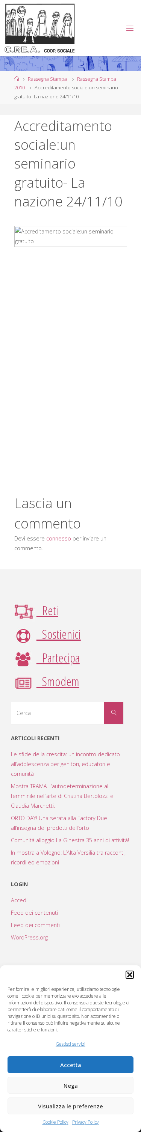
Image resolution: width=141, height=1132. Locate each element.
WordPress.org (29, 937)
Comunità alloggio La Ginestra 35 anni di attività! (70, 840)
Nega (71, 1085)
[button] (129, 974)
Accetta (70, 1065)
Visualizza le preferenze (70, 1106)
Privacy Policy (85, 1122)
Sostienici (58, 634)
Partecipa (58, 657)
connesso (58, 538)
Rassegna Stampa (47, 78)
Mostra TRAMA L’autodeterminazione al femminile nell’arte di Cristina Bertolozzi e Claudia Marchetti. (62, 796)
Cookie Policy (55, 1122)
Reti (47, 610)
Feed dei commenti (35, 925)
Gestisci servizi (70, 1044)
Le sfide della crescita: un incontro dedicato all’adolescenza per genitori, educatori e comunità (65, 764)
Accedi (19, 900)
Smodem (57, 681)
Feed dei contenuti (34, 912)
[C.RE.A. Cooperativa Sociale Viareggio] (40, 28)
